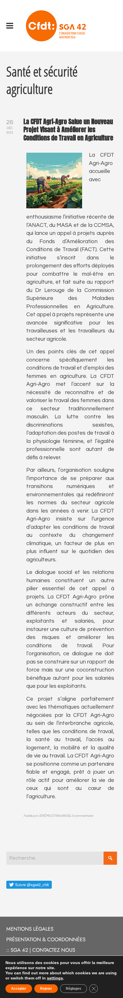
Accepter (18, 989)
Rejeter (46, 989)
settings (55, 978)
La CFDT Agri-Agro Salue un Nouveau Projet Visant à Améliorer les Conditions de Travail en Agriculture (68, 129)
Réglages (73, 989)
